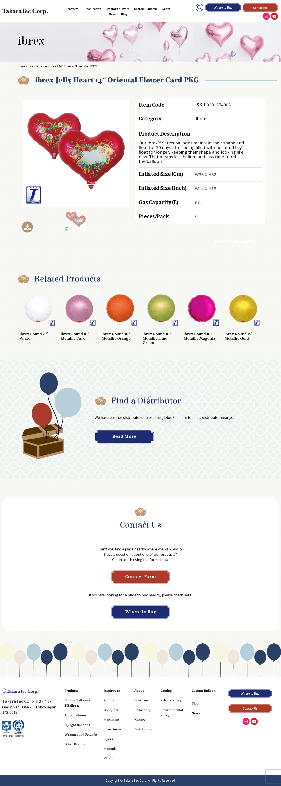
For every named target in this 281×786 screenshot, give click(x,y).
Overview (141, 700)
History (140, 719)
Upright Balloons (77, 725)
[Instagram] (266, 16)
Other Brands (75, 744)
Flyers (108, 739)
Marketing (111, 719)
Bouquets (111, 710)
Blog (124, 14)
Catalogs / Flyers (118, 9)
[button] (199, 7)
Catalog (166, 690)
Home (21, 66)
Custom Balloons (146, 9)
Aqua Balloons (75, 715)
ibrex (31, 41)
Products (71, 9)
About (166, 9)
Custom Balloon (204, 690)
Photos (109, 700)
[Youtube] (274, 16)
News (113, 14)
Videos (109, 758)
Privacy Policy (171, 700)
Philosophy (142, 710)
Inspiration (93, 9)
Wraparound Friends (81, 734)
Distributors (143, 729)
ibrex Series (113, 729)
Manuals (110, 748)
